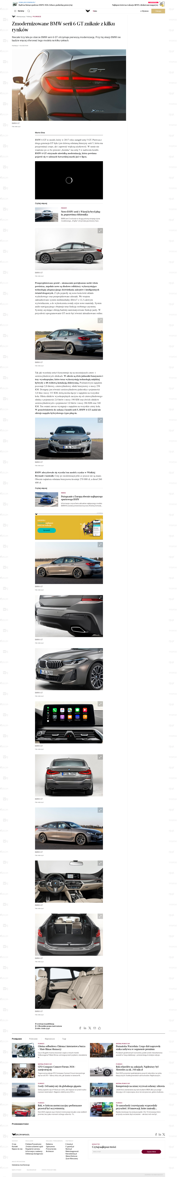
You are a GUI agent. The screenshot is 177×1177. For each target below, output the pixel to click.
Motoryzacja (21, 16)
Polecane (33, 1039)
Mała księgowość (72, 1151)
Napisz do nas (17, 1149)
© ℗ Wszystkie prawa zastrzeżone (48, 1026)
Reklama (49, 1144)
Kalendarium (31, 1170)
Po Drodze (37, 16)
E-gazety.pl (70, 1147)
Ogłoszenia (50, 1147)
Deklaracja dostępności (34, 1154)
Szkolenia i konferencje (21, 1165)
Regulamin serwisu (33, 1149)
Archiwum (50, 1151)
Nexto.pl (69, 1149)
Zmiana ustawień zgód (34, 1147)
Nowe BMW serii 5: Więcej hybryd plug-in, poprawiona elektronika (81, 213)
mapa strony (16, 1170)
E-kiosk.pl (69, 1144)
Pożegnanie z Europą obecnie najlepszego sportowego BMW (82, 498)
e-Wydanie (145, 11)
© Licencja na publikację (44, 1024)
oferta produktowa (49, 1170)
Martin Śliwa (40, 133)
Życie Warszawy (72, 1159)
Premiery (64, 208)
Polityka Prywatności (33, 1144)
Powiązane (17, 1039)
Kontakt (15, 1147)
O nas (14, 1144)
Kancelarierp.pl (71, 1154)
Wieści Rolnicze (71, 1156)
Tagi (64, 1039)
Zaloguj (158, 11)
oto (95, 11)
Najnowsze (50, 1039)
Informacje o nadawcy (34, 1151)
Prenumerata (51, 1149)
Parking (28, 16)
